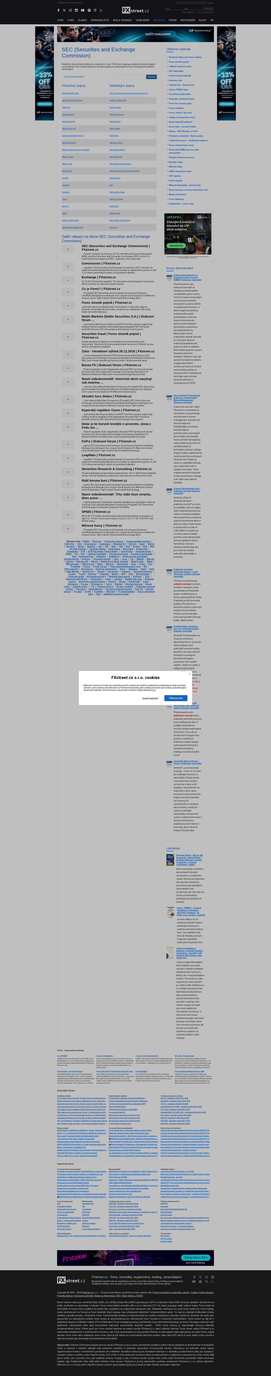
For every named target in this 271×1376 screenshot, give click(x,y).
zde (154, 690)
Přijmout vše (176, 698)
